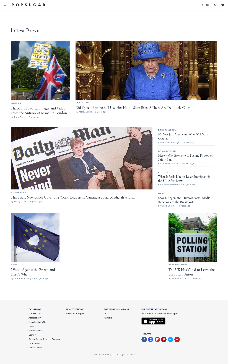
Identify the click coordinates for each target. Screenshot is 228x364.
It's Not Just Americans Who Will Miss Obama (183, 137)
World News (18, 192)
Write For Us (34, 313)
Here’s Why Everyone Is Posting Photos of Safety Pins (185, 158)
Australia (108, 318)
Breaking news (178, 264)
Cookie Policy (35, 347)
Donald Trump (167, 151)
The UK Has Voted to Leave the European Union (192, 272)
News (161, 193)
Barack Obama (167, 130)
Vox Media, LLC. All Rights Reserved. (118, 354)
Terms (31, 326)
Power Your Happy (75, 313)
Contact (32, 335)
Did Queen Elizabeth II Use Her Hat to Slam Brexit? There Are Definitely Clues (133, 108)
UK (105, 313)
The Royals (83, 102)
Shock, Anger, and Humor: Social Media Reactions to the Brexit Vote (184, 200)
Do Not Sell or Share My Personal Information (44, 341)
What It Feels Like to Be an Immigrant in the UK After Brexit (184, 179)
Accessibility (34, 318)
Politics (16, 103)
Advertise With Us (37, 322)
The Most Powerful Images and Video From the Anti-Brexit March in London (39, 110)
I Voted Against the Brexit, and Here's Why (33, 272)
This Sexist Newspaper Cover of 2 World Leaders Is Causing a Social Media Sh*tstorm (73, 197)
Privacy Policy (35, 330)
